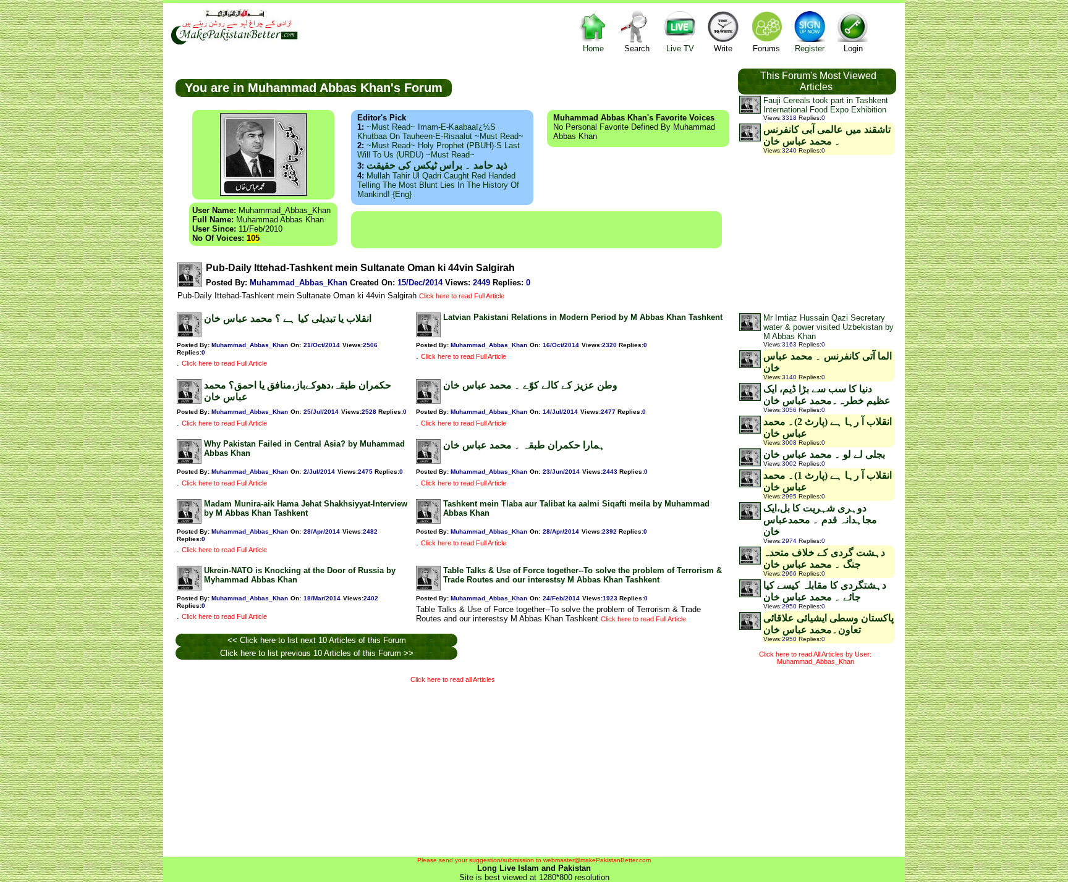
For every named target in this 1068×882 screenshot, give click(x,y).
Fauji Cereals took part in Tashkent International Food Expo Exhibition (825, 105)
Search (637, 48)
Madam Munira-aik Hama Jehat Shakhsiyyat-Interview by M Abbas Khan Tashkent (305, 508)
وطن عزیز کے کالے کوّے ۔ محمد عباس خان (530, 385)
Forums (766, 48)
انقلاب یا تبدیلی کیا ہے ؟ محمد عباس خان (287, 318)
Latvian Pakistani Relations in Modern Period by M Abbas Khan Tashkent (583, 317)
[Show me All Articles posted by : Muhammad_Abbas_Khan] (189, 284)
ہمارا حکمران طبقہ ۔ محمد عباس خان (524, 445)
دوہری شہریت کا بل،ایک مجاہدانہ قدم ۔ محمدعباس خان (820, 520)
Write (723, 48)
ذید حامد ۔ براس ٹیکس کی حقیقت (437, 165)
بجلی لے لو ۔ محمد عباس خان (824, 454)
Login (853, 48)
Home (593, 48)
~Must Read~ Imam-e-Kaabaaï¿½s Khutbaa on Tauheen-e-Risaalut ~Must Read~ (440, 131)
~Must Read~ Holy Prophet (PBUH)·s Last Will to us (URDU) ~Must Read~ (438, 150)
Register (809, 48)
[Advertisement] (536, 229)
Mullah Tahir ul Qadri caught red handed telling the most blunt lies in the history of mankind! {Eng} (438, 185)
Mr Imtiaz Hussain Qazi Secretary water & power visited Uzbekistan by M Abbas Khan (828, 327)
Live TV (680, 48)
